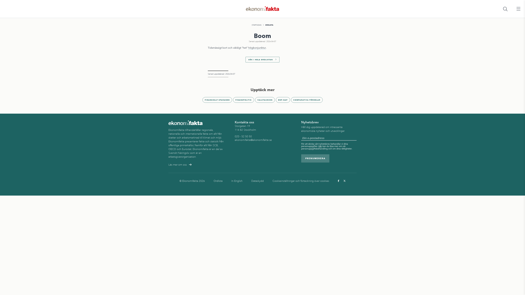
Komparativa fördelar (306, 100)
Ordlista (269, 25)
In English (237, 181)
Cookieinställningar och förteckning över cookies (300, 181)
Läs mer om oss (177, 164)
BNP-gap (283, 100)
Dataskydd (257, 181)
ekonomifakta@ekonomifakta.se (253, 140)
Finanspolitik (243, 100)
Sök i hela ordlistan (260, 60)
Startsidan (256, 25)
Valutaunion (264, 100)
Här (320, 146)
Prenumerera (315, 158)
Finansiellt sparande (217, 100)
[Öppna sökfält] (505, 9)
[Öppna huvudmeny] (518, 9)
